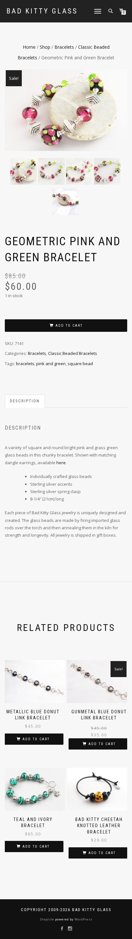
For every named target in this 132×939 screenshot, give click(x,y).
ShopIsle (47, 919)
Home (29, 47)
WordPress (83, 919)
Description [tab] (25, 400)
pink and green (51, 363)
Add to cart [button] (36, 739)
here (61, 462)
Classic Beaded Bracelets (72, 353)
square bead (80, 363)
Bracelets (64, 47)
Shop (45, 47)
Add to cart (69, 325)
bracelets (25, 363)
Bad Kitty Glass (42, 11)
